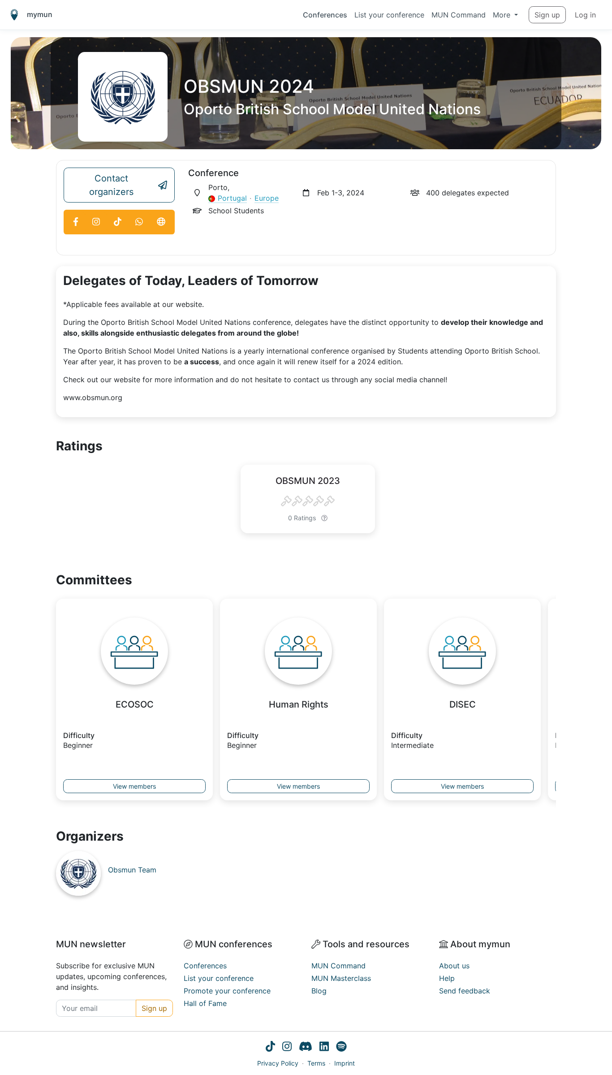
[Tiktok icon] (270, 1047)
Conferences (325, 14)
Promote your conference (227, 990)
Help (447, 978)
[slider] (308, 501)
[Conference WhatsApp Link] (139, 222)
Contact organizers (111, 185)
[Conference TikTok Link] (117, 222)
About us (454, 965)
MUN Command (458, 14)
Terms (316, 1063)
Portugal (232, 198)
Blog (319, 990)
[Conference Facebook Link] (75, 222)
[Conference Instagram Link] (96, 222)
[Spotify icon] (341, 1047)
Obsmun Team (132, 869)
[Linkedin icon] (324, 1047)
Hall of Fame (205, 1003)
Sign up (547, 14)
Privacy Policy (277, 1063)
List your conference (389, 14)
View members (134, 786)
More (503, 14)
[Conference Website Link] (161, 222)
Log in (585, 14)
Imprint (344, 1063)
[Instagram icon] (287, 1047)
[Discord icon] (305, 1047)
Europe (266, 198)
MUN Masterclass (341, 978)
